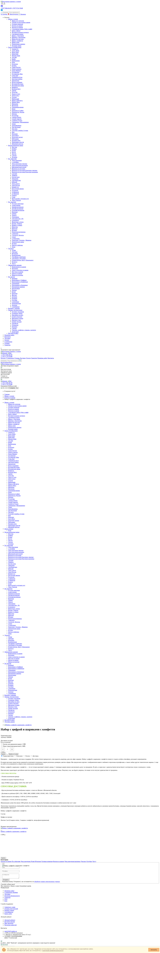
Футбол (14, 243)
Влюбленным (16, 255)
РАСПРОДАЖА (13, 333)
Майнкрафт (15, 99)
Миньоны (15, 104)
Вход (10, 362)
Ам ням (14, 57)
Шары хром (15, 42)
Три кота (14, 129)
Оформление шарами (15, 265)
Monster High (16, 55)
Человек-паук (16, 140)
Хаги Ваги (15, 135)
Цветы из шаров (17, 273)
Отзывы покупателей (11, 908)
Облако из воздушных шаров (21, 22)
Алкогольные (16, 205)
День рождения (17, 160)
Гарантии (7, 345)
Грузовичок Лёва (17, 74)
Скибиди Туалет (17, 120)
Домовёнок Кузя (17, 77)
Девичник (15, 178)
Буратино (15, 64)
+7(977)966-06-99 (6, 8)
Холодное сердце (17, 137)
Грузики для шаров (18, 312)
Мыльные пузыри (17, 318)
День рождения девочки (19, 164)
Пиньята (14, 326)
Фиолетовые (16, 288)
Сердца (14, 155)
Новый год (15, 187)
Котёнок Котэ (16, 89)
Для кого (11, 248)
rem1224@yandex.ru (10, 931)
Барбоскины (16, 60)
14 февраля (15, 192)
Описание (19, 756)
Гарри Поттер (16, 67)
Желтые (14, 295)
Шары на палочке (17, 275)
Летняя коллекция (17, 208)
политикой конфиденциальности (52, 950)
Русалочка (15, 115)
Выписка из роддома (18, 169)
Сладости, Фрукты (18, 235)
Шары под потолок (18, 21)
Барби (14, 59)
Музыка (14, 230)
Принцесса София (17, 110)
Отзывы (7, 343)
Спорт (14, 237)
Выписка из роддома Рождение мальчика (25, 172)
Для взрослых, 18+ (18, 218)
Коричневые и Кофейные (20, 282)
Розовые (14, 298)
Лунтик (14, 97)
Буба (13, 62)
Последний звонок (18, 188)
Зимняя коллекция (17, 207)
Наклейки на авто (17, 315)
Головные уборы (17, 313)
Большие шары (16, 45)
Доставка (7, 338)
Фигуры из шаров (17, 272)
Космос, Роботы (17, 223)
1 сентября (15, 162)
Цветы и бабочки (17, 245)
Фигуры (14, 147)
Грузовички (15, 72)
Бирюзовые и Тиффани (19, 280)
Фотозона (15, 268)
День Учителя (16, 200)
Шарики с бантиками (18, 37)
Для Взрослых (16, 180)
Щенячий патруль (17, 144)
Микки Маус (16, 102)
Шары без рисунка (18, 39)
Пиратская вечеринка (18, 232)
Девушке (14, 252)
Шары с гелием (13, 19)
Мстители (15, 105)
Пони (13, 109)
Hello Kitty (15, 54)
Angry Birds (15, 50)
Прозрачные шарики (18, 287)
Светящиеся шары (17, 34)
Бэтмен (14, 65)
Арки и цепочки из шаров (20, 270)
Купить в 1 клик (13, 754)
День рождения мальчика (20, 165)
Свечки (14, 328)
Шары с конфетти (17, 40)
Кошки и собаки (17, 225)
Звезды (14, 154)
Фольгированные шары (15, 145)
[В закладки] (1, 830)
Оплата (6, 340)
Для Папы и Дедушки (19, 258)
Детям (14, 250)
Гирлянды (15, 323)
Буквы (14, 150)
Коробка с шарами (14, 308)
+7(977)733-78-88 (17, 8)
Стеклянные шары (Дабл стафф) (22, 29)
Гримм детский (16, 322)
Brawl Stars (15, 52)
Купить (3, 754)
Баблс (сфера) (16, 31)
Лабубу (14, 90)
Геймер (14, 213)
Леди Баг (15, 92)
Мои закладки (8, 923)
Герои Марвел (16, 70)
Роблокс (14, 114)
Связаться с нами (9, 907)
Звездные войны (17, 79)
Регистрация (5, 362)
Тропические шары (18, 242)
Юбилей (14, 182)
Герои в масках (16, 69)
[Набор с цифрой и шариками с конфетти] (18, 725)
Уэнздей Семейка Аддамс (20, 130)
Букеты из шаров (17, 26)
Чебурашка (15, 139)
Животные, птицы (18, 222)
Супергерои (15, 238)
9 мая (13, 197)
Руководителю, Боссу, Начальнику (23, 260)
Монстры (15, 227)
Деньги (14, 215)
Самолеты (15, 233)
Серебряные (16, 307)
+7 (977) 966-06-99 (6, 355)
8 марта (14, 195)
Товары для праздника (15, 310)
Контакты (7, 336)
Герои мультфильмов (14, 47)
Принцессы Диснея (18, 112)
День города (16, 183)
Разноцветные (16, 303)
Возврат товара (9, 910)
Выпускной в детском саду (20, 198)
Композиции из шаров (19, 267)
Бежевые (14, 278)
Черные (14, 290)
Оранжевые (15, 283)
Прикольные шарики (18, 44)
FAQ (5, 899)
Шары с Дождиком (18, 35)
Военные (15, 212)
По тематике (12, 202)
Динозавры (15, 217)
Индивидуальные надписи (20, 32)
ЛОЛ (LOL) (15, 95)
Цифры (14, 149)
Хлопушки (15, 331)
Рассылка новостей (10, 925)
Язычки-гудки (16, 320)
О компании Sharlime (11, 892)
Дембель (14, 175)
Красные (14, 293)
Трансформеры (16, 125)
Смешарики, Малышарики (20, 122)
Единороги (15, 220)
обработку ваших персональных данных (47, 881)
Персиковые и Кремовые (20, 285)
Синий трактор (16, 119)
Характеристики (8, 756)
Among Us (15, 49)
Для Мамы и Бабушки (19, 257)
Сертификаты (8, 912)
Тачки (14, 124)
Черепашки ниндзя (18, 142)
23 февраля (15, 193)
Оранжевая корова (18, 107)
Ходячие (14, 157)
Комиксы (15, 87)
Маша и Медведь (17, 100)
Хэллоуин (15, 190)
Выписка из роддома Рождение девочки (24, 170)
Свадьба (14, 174)
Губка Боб (15, 75)
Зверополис (15, 80)
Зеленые (14, 297)
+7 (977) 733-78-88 (6, 356)
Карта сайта (8, 913)
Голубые (14, 300)
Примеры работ (9, 335)
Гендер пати (16, 177)
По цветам (11, 277)
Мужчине (15, 253)
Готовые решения (17, 24)
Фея (13, 132)
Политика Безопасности (12, 896)
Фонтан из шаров (17, 27)
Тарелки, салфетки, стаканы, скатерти (24, 330)
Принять (154, 950)
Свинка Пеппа (16, 117)
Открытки (15, 325)
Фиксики (15, 134)
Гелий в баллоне (17, 317)
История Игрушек (17, 84)
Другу (14, 263)
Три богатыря (16, 127)
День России (16, 185)
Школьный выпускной (19, 167)
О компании (8, 341)
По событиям (12, 159)
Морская (14, 228)
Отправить (6, 879)
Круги (14, 152)
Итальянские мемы (18, 85)
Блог (5, 901)
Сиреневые (15, 302)
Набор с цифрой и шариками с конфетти (13, 831)
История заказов (9, 921)
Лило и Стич (16, 94)
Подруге (14, 262)
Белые (14, 292)
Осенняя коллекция (18, 210)
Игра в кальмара (17, 82)
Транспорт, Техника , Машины (21, 240)
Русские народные (18, 203)
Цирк (13, 247)
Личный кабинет (9, 920)
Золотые (14, 305)
